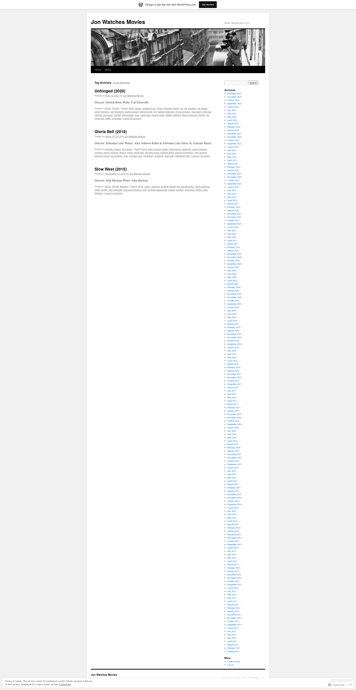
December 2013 (234, 534)
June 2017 (231, 394)
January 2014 (233, 530)
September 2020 (234, 263)
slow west (190, 189)
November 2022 (234, 176)
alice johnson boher (158, 149)
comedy (98, 152)
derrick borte (146, 111)
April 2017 (232, 400)
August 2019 (233, 307)
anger (160, 108)
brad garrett (175, 149)
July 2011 (231, 631)
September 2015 (234, 464)
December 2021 (234, 213)
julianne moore (102, 155)
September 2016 (234, 424)
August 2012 (233, 587)
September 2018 (234, 343)
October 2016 (233, 420)
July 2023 (231, 150)
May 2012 (231, 597)
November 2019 (234, 297)
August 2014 (233, 507)
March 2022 (232, 203)
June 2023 (231, 153)
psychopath (128, 115)
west (205, 189)
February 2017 (233, 407)
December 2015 (234, 454)
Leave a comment (132, 118)
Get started (208, 4)
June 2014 (231, 514)
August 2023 (233, 146)
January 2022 (233, 210)
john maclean (115, 189)
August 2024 (233, 106)
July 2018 (231, 350)
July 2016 (231, 430)
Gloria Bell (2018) (111, 131)
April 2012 (232, 601)
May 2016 (231, 437)
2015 (140, 186)
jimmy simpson (182, 111)
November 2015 (234, 457)
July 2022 (231, 190)
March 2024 (232, 123)
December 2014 (234, 494)
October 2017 (233, 380)
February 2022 (233, 206)
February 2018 (233, 367)
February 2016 (233, 447)
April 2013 (232, 561)
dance (106, 152)
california (186, 149)
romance (158, 155)
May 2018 (231, 357)
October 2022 (233, 180)
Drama (117, 149)
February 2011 (233, 647)
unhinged (116, 118)
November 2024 (234, 96)
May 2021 (231, 237)
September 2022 (234, 183)
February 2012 (233, 607)
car (181, 108)
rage (137, 115)
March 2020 (232, 283)
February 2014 (233, 527)
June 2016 (231, 434)
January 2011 (233, 651)
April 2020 (232, 280)
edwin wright (101, 189)
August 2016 (233, 427)
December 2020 (234, 253)
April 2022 (232, 200)
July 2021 (231, 230)
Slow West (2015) (111, 169)
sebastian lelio (182, 155)
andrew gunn (149, 108)
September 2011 (234, 624)
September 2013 (234, 544)
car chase (202, 108)
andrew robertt (168, 186)
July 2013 (231, 551)
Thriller (115, 108)
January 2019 (233, 330)
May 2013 (231, 557)
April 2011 (232, 641)
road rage (145, 115)
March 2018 (232, 363)
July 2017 (231, 390)
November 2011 (234, 617)
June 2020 (231, 273)
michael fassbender (157, 189)
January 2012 (233, 611)
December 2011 (234, 614)
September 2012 (234, 584)
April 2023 (232, 160)
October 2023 (233, 140)
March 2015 (232, 484)
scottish (180, 189)
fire (155, 111)
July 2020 (231, 270)
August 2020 (233, 267)
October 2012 (233, 581)
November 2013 (234, 537)
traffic (108, 118)
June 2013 (231, 554)
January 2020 (233, 290)
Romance (127, 149)
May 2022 (231, 196)
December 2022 (234, 173)
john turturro (201, 152)
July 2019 (231, 310)
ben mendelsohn (185, 186)
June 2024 (231, 113)
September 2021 (234, 223)
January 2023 (233, 170)
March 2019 (232, 323)
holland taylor (167, 152)
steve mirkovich (190, 115)
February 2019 (233, 327)
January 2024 (233, 130)
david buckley (132, 111)
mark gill (206, 111)
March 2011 (232, 644)
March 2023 (232, 163)
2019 (144, 149)
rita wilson (148, 155)
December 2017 (234, 373)
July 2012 (231, 591)
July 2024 (231, 110)
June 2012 (231, 594)
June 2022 (231, 193)
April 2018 (232, 360)
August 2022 (233, 186)
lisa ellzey (196, 111)
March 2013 (232, 564)
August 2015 (233, 467)
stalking (177, 115)
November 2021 (234, 216)
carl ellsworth (117, 111)
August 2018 (233, 347)
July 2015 (231, 470)
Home (98, 69)
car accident (190, 108)
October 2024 (233, 100)
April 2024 (232, 120)
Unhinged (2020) (110, 91)
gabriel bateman (166, 111)
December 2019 (234, 293)
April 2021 (232, 240)
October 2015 (233, 460)
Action (108, 108)
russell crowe (158, 115)
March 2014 (232, 524)
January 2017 (233, 410)
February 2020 (233, 287)
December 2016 (234, 414)
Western (124, 186)
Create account (233, 661)
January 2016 (233, 450)
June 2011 (231, 634)
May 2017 (231, 397)
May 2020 (231, 277)
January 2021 (233, 250)
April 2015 (232, 480)
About (108, 69)
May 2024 (231, 116)
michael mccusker (104, 115)
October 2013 (233, 540)
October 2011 (233, 621)
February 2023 (233, 166)
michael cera (135, 155)
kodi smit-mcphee (132, 189)
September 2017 (234, 383)
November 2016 (234, 417)
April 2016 (232, 440)
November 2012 (234, 577)
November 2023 (234, 136)
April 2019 (232, 320)
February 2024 (233, 126)
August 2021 (233, 226)
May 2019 (231, 317)
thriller (202, 115)
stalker (169, 115)
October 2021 (233, 220)
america (156, 186)
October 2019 (233, 300)
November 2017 (234, 377)
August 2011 (233, 627)
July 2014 (231, 510)
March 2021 (232, 243)
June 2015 (231, 474)
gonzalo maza (152, 152)
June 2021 (231, 233)
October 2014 (233, 500)
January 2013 (233, 571)
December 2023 (234, 133)
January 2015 (233, 490)
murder (117, 115)
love (126, 155)
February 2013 (233, 567)
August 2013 (233, 547)
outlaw (171, 189)
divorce (114, 152)
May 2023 (231, 156)
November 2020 (234, 257)
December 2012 (234, 574)
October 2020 (233, 260)
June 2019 (231, 313)
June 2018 (231, 353)
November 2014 (234, 497)
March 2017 (232, 404)
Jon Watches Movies (118, 22)
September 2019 (234, 303)
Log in (230, 664)
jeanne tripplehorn (184, 152)
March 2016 (232, 444)
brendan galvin (171, 108)
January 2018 (233, 370)
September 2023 (234, 143)
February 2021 (233, 247)
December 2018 (234, 333)
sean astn (169, 155)
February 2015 (233, 487)
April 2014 (232, 520)
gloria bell (139, 152)
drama (122, 152)
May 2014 (231, 517)
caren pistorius (102, 111)
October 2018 (233, 340)
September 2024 (234, 103)
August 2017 (233, 387)
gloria (130, 152)
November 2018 (234, 337)
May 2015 (231, 477)
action (138, 108)
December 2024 (234, 93)
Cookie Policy (65, 684)
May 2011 (231, 637)
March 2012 (232, 604)
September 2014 (234, 504)
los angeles (117, 155)
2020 (131, 108)
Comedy (109, 149)
